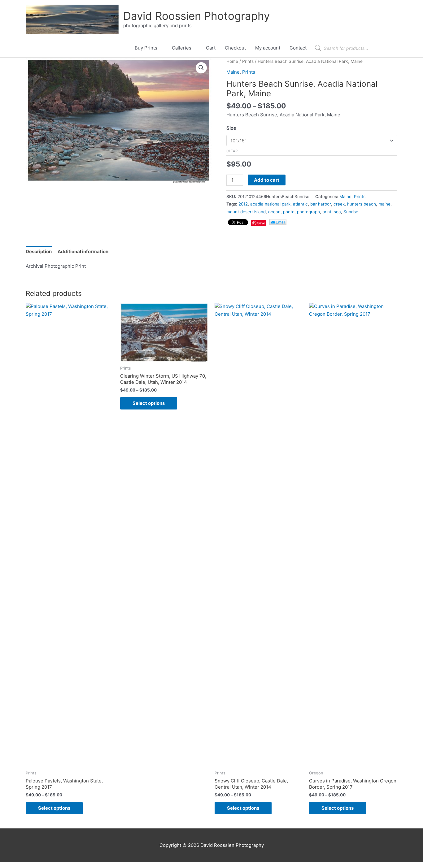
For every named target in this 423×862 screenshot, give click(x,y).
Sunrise (350, 211)
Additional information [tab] (83, 251)
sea (337, 211)
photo (288, 211)
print (326, 211)
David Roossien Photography (196, 15)
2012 (243, 203)
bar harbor (320, 203)
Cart (211, 48)
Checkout (235, 48)
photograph (308, 211)
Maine (233, 72)
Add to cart (266, 180)
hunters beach (361, 203)
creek (339, 203)
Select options (54, 808)
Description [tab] (39, 251)
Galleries (181, 48)
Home (232, 61)
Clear (232, 151)
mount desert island (246, 211)
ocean (274, 211)
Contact (298, 48)
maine (384, 203)
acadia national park (270, 203)
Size (231, 128)
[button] (201, 67)
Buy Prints (146, 48)
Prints (248, 61)
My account (267, 48)
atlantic (300, 203)
